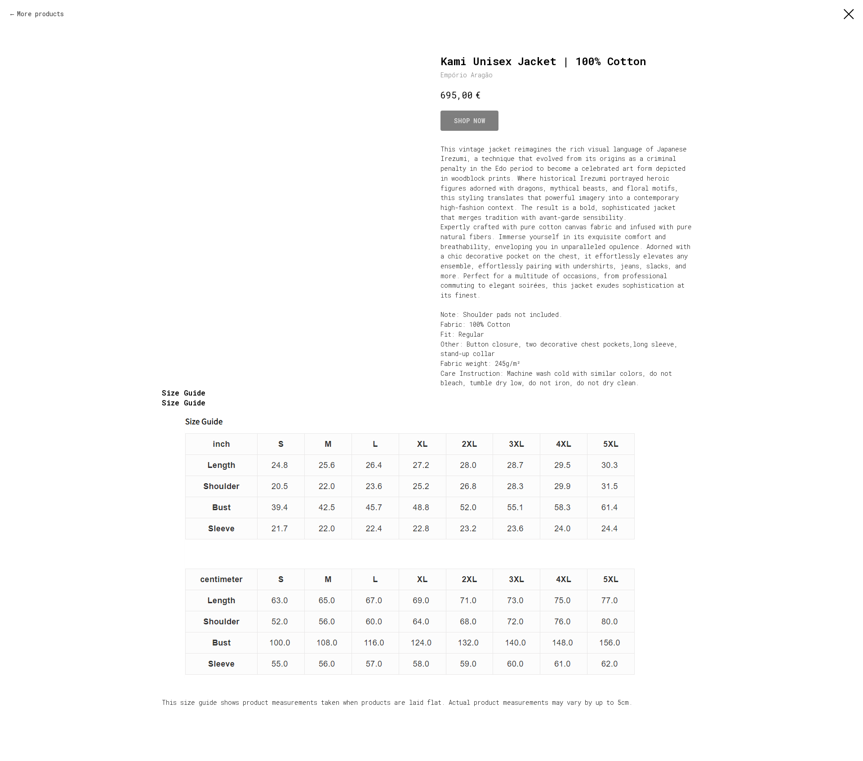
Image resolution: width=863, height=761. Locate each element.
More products (40, 13)
